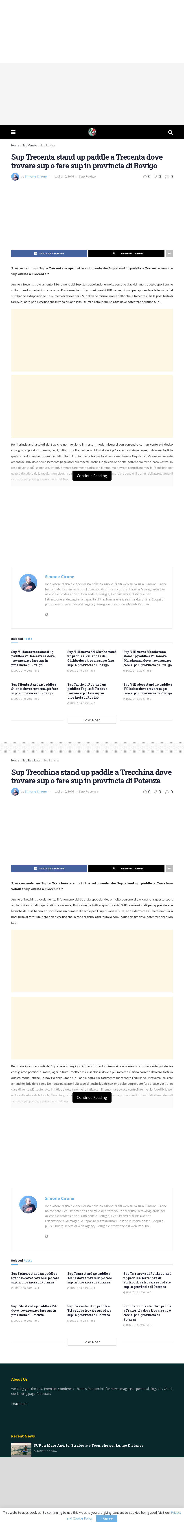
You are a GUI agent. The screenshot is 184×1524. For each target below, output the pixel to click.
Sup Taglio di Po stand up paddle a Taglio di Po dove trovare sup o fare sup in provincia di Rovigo (87, 691)
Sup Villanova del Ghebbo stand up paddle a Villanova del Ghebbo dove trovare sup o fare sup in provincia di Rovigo (91, 658)
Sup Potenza (51, 760)
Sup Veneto (30, 145)
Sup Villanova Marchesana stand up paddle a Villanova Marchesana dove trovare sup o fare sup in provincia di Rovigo (147, 658)
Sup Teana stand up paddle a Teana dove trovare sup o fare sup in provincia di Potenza (89, 1277)
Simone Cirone (36, 176)
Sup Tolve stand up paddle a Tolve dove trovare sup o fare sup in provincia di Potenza (89, 1310)
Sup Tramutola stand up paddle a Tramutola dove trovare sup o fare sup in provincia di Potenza (147, 1312)
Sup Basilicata (31, 760)
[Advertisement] (92, 31)
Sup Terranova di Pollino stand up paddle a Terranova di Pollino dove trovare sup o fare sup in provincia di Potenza (147, 1280)
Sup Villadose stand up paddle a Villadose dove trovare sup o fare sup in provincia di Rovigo (147, 688)
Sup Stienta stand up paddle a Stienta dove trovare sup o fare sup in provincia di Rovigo (34, 688)
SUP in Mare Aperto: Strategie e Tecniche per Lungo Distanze (89, 1445)
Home (15, 145)
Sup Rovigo (48, 145)
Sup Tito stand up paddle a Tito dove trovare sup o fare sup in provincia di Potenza (34, 1310)
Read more (19, 1403)
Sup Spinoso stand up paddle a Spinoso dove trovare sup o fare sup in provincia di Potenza (35, 1277)
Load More (92, 720)
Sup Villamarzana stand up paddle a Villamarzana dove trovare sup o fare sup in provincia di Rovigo (33, 658)
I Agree (107, 1518)
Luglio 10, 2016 (64, 176)
